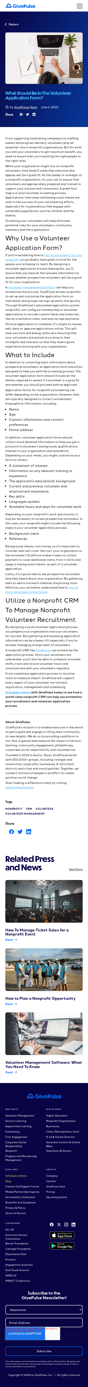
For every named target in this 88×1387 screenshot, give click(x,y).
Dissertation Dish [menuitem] (15, 1254)
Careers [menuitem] (51, 1181)
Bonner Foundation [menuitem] (16, 1243)
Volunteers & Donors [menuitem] (58, 1150)
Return (13, 24)
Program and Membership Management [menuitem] (21, 1158)
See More (76, 869)
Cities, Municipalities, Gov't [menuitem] (62, 1131)
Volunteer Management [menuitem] (19, 1115)
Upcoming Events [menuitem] (56, 1197)
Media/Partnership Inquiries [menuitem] (22, 1191)
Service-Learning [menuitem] (15, 1120)
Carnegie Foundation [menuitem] (18, 1248)
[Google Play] (62, 1246)
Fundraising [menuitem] (12, 1131)
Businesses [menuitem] (53, 1126)
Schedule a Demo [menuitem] (16, 1175)
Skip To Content (15, 6)
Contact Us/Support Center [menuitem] (22, 1186)
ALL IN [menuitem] (9, 1229)
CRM (29, 809)
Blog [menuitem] (8, 1181)
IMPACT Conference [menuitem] (17, 1280)
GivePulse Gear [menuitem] (55, 1186)
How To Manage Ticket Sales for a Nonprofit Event (37, 932)
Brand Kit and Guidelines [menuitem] (20, 1202)
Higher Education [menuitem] (56, 1115)
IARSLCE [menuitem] (10, 1275)
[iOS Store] (62, 1235)
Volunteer (44, 809)
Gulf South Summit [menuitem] (17, 1270)
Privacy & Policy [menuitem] (15, 1207)
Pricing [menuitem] (50, 1191)
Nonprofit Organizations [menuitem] (61, 1120)
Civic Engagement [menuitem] (16, 1137)
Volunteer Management (25, 814)
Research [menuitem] (11, 1150)
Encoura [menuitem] (10, 1259)
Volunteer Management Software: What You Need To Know (43, 1064)
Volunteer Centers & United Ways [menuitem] (63, 1144)
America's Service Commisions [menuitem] (16, 1236)
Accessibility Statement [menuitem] (20, 1197)
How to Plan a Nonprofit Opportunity (40, 998)
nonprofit (13, 809)
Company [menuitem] (52, 1175)
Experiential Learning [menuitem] (18, 1126)
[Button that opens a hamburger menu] (80, 5)
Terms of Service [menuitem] (15, 1213)
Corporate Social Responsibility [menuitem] (15, 1144)
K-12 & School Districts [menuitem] (60, 1137)
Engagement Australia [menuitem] (19, 1264)
